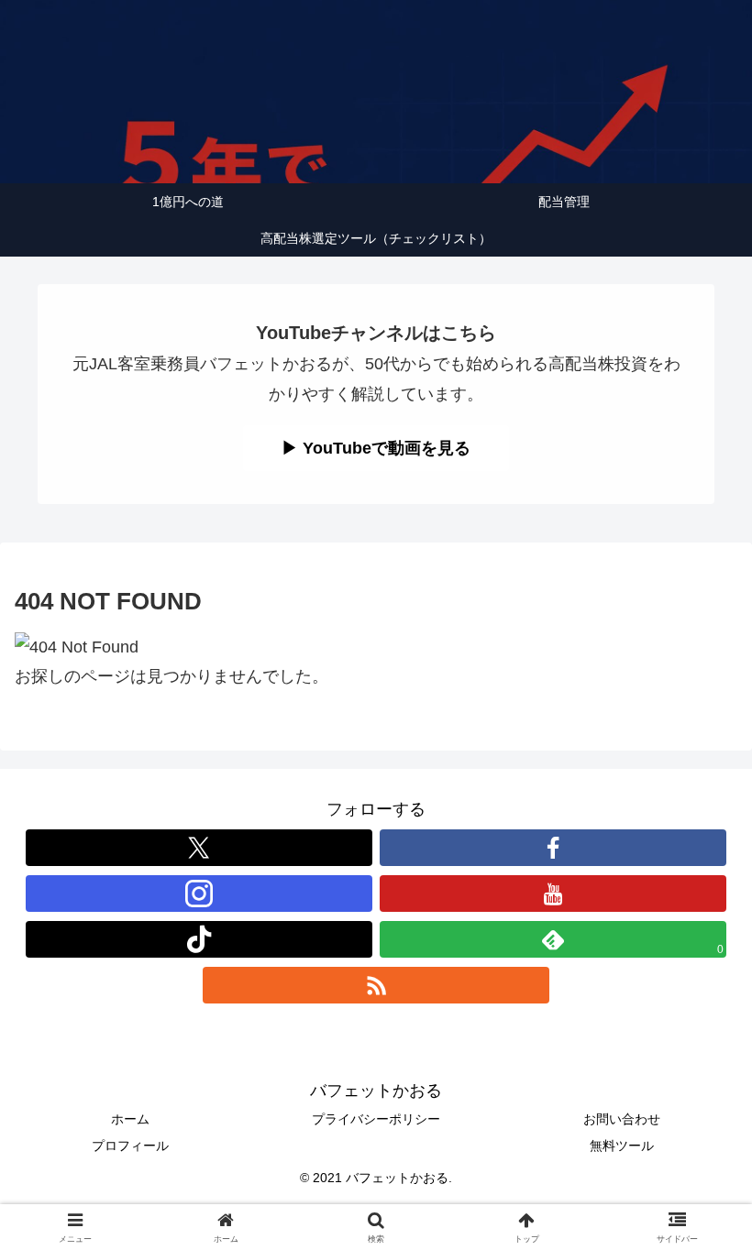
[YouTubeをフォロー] (553, 893)
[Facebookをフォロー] (553, 847)
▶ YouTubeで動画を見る (376, 448)
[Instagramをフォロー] (199, 893)
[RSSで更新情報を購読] (376, 985)
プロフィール (130, 1145)
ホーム (130, 1119)
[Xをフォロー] (199, 847)
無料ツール (622, 1145)
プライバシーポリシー (376, 1119)
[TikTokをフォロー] (199, 939)
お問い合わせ (621, 1119)
